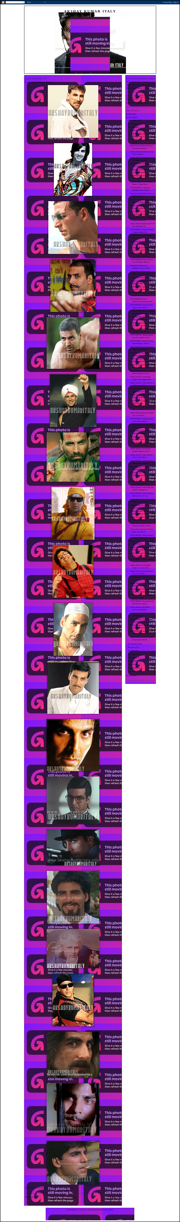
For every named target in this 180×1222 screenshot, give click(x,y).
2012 (130, 114)
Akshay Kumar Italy (90, 11)
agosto (132, 647)
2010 (130, 676)
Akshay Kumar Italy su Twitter (137, 88)
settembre (133, 644)
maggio (133, 658)
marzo (132, 664)
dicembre (133, 120)
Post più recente (30, 1197)
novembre (134, 124)
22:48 (71, 1188)
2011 (130, 117)
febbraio (133, 668)
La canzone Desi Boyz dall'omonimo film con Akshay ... (142, 475)
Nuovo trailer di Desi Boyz (139, 130)
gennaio (133, 671)
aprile (132, 661)
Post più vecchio (115, 1197)
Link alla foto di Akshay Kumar (137, 103)
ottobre (133, 127)
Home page (73, 1197)
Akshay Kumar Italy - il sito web (137, 82)
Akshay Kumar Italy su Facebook (138, 85)
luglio (132, 651)
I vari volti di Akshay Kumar (39, 82)
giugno (133, 654)
